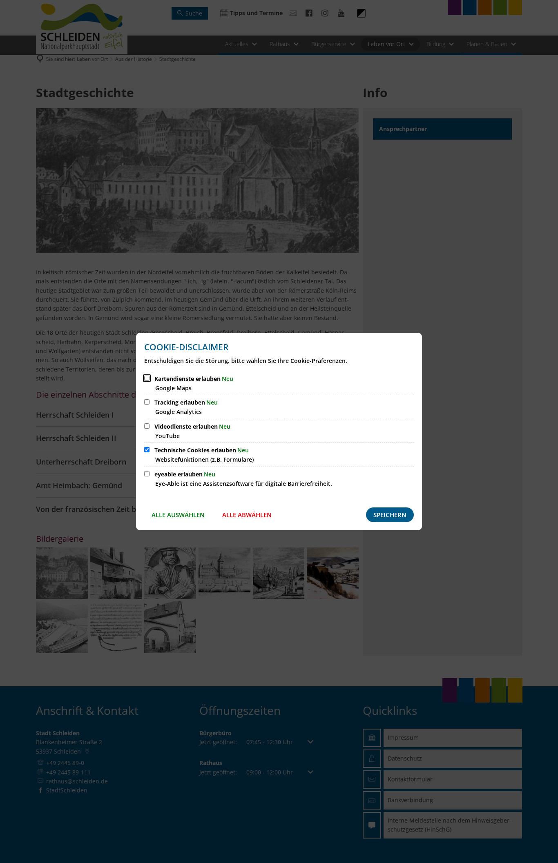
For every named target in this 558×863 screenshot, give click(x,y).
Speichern (389, 515)
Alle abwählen (247, 515)
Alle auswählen (178, 515)
